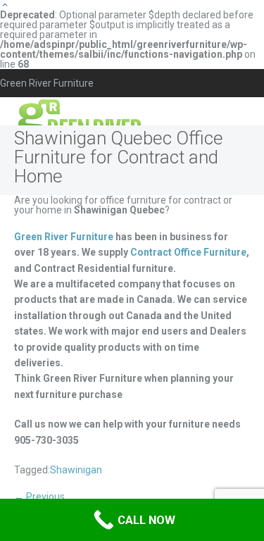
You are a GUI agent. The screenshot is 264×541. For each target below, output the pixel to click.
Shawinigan (76, 469)
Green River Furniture (63, 236)
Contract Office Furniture (188, 252)
